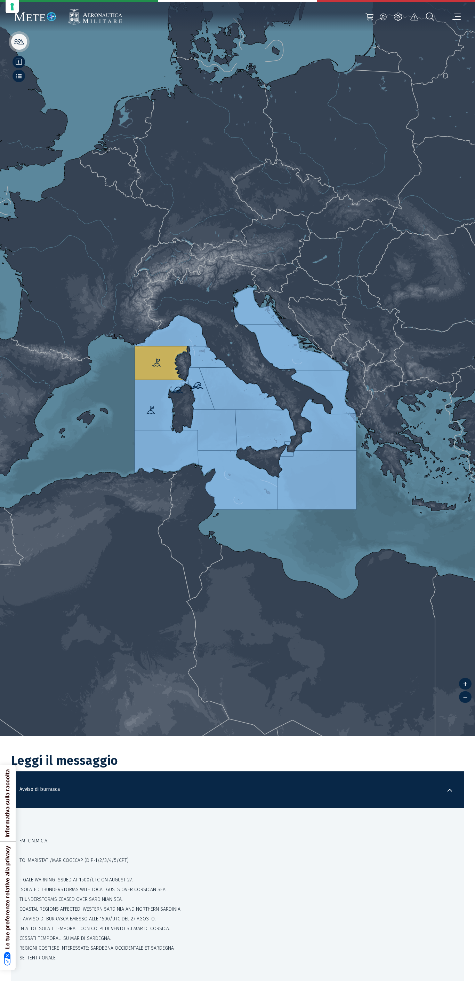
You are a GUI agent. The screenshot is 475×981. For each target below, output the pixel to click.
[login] (383, 17)
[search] (430, 17)
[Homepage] (35, 17)
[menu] (452, 17)
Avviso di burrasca (39, 789)
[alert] (414, 17)
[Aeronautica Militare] (95, 17)
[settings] (398, 17)
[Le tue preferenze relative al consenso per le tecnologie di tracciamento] (12, 6)
